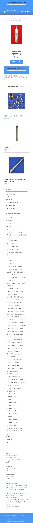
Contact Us (13, 519)
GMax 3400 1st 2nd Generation (15, 334)
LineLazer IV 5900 (12, 414)
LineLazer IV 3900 (12, 402)
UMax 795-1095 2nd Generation (15, 300)
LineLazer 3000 (11, 391)
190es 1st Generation (13, 249)
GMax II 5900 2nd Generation (15, 357)
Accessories (9, 221)
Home (5, 18)
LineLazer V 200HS (12, 422)
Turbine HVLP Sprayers (12, 202)
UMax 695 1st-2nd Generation (15, 291)
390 (8, 255)
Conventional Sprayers (12, 208)
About (5, 515)
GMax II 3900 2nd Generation (15, 345)
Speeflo (8, 437)
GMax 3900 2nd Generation (14, 340)
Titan (7, 442)
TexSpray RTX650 (12, 425)
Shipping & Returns (12, 515)
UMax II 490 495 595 (12, 275)
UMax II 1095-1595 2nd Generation (16, 325)
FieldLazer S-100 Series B (14, 388)
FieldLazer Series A (12, 385)
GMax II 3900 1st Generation (14, 342)
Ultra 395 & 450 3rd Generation (15, 272)
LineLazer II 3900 (11, 397)
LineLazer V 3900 (11, 405)
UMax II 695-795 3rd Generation (15, 314)
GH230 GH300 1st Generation (15, 379)
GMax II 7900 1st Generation (14, 365)
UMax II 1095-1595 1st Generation (16, 322)
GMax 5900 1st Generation (14, 348)
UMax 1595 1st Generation (14, 303)
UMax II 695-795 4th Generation (15, 317)
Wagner (8, 445)
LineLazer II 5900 (11, 408)
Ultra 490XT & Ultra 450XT (14, 288)
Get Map (8, 462)
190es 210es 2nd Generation (15, 252)
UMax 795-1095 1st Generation (15, 297)
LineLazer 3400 (11, 394)
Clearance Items (10, 218)
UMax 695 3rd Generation (14, 294)
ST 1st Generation (12, 238)
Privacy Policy (7, 519)
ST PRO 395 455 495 (12, 246)
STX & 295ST (10, 243)
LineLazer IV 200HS (12, 419)
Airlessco (8, 223)
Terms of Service (21, 515)
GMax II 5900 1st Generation (14, 354)
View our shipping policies (13, 506)
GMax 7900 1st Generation (14, 360)
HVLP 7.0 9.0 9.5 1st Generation (16, 232)
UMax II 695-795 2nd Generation (15, 311)
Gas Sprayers (9, 197)
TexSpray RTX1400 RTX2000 (15, 431)
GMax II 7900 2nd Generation (15, 368)
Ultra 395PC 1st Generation (14, 266)
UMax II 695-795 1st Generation (15, 308)
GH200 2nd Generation (13, 374)
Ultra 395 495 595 (12, 263)
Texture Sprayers (10, 205)
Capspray (8, 226)
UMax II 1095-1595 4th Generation (16, 331)
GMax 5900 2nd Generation (14, 351)
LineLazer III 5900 (11, 411)
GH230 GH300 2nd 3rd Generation (16, 382)
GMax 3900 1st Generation (14, 337)
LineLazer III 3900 (11, 399)
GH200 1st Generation (13, 371)
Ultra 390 (9, 260)
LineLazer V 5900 (11, 416)
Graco (7, 229)
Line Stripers (9, 200)
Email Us (8, 470)
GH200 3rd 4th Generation (14, 377)
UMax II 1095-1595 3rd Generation (16, 328)
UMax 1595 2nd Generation (14, 305)
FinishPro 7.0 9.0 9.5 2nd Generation (17, 235)
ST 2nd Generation (12, 241)
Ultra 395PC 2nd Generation (14, 269)
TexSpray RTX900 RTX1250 (14, 428)
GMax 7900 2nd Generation (14, 362)
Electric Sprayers (10, 194)
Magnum (8, 434)
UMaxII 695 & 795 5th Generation (16, 320)
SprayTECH (9, 439)
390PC (9, 258)
